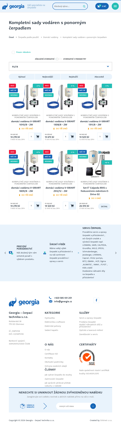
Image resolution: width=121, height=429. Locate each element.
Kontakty (49, 357)
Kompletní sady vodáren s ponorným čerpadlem (85, 37)
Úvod (11, 37)
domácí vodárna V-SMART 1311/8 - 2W (95, 123)
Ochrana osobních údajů (56, 366)
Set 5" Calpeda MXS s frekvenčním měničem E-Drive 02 (95, 191)
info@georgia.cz (63, 301)
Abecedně (99, 76)
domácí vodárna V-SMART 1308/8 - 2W (60, 123)
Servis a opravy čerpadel (90, 318)
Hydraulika (50, 318)
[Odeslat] (93, 406)
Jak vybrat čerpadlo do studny (58, 374)
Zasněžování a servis (88, 334)
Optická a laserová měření (91, 330)
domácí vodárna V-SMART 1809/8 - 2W (26, 189)
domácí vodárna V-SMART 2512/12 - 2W (60, 189)
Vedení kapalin (51, 330)
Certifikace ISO (51, 353)
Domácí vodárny (50, 37)
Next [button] (116, 253)
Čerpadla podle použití (28, 37)
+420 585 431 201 (63, 298)
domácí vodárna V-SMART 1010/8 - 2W (26, 123)
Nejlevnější (47, 76)
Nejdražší (73, 76)
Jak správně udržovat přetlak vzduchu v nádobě (58, 384)
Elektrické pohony (53, 326)
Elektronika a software (55, 322)
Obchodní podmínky (54, 362)
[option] (26, 253)
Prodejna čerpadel (87, 322)
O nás (47, 349)
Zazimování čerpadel (54, 378)
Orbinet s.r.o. (106, 420)
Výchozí (21, 76)
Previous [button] (5, 253)
